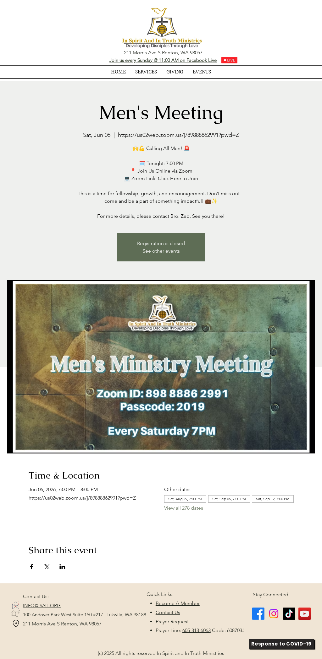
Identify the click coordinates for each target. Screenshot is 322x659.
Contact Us (168, 612)
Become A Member (178, 603)
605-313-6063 (196, 630)
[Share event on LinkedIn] (62, 566)
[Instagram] (274, 614)
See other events (161, 251)
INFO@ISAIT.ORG (42, 605)
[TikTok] (289, 614)
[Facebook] (258, 614)
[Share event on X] (47, 566)
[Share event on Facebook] (32, 566)
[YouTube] (304, 614)
